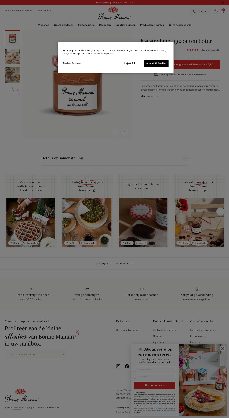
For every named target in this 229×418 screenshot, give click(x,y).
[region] (116, 57)
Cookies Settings (72, 63)
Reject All (129, 63)
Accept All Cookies (156, 63)
